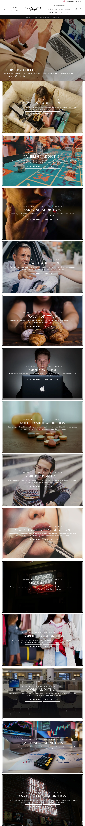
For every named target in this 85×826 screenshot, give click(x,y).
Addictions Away (33, 9)
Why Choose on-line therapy (59, 9)
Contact (15, 7)
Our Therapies (58, 6)
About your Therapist (59, 12)
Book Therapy (51, 113)
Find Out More (33, 113)
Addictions (14, 10)
